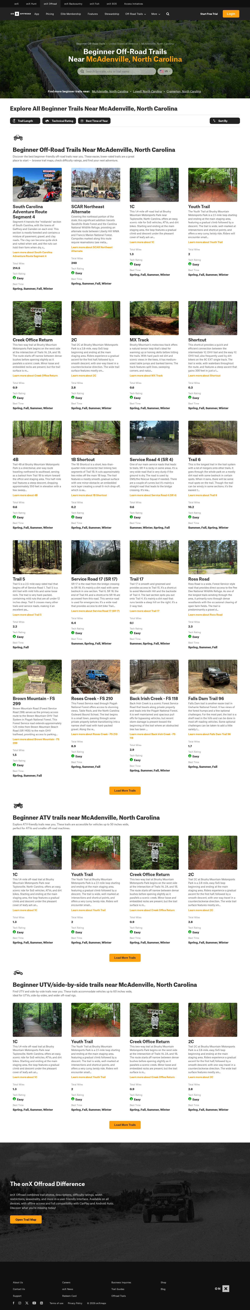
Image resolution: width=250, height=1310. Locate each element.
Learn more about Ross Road (213, 595)
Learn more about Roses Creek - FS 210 (96, 719)
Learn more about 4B (37, 475)
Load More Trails (125, 790)
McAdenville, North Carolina (110, 91)
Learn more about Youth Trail (213, 229)
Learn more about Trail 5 (37, 595)
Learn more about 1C (154, 229)
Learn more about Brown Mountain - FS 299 (37, 719)
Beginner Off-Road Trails (90, 43)
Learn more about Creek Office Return (37, 356)
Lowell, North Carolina (147, 91)
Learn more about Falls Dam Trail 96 (213, 719)
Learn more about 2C (96, 356)
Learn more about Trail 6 (213, 475)
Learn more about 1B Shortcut (96, 475)
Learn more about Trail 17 (154, 595)
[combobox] (119, 71)
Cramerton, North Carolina (184, 91)
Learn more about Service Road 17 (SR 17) (96, 595)
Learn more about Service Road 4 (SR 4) (154, 475)
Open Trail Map (25, 1219)
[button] (25, 121)
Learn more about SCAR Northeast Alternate (96, 229)
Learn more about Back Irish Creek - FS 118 (154, 719)
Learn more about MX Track (154, 356)
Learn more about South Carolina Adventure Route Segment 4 (37, 229)
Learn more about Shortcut (213, 356)
